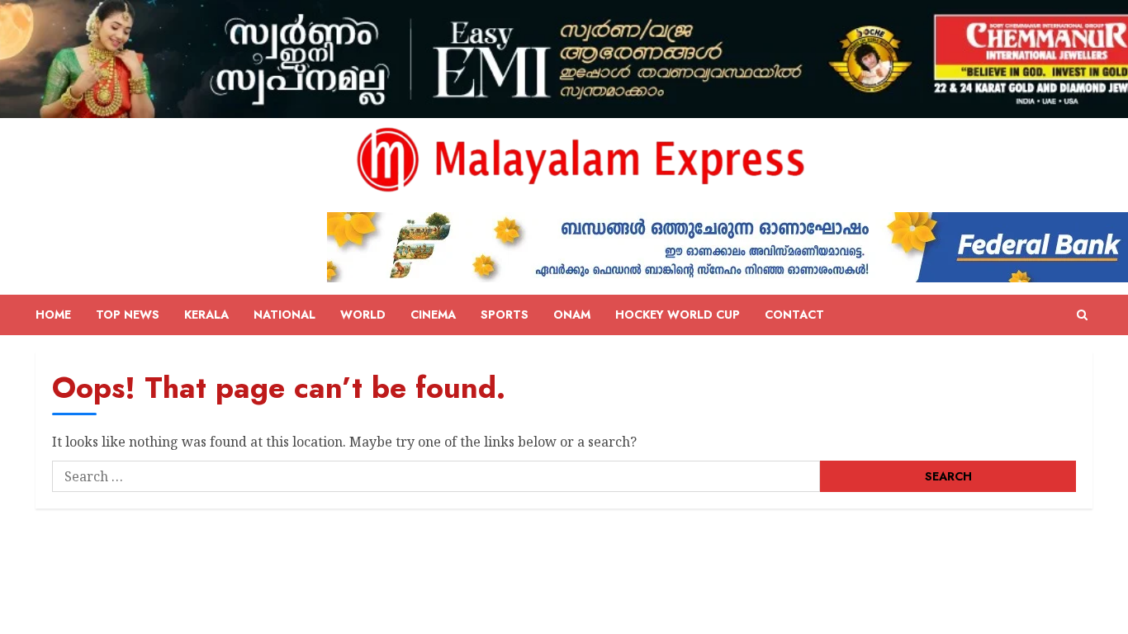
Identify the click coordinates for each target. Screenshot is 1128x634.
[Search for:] (436, 476)
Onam (571, 314)
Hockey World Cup (677, 314)
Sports (504, 314)
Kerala (206, 314)
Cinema (433, 314)
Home (53, 314)
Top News (127, 314)
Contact (794, 314)
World (363, 314)
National (284, 314)
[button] (1082, 315)
